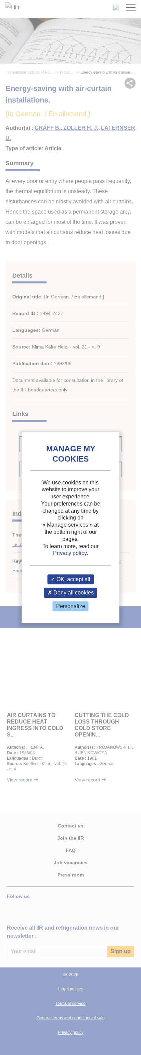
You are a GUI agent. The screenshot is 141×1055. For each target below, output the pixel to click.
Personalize (70, 606)
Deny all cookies (73, 593)
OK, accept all (72, 580)
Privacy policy (70, 553)
